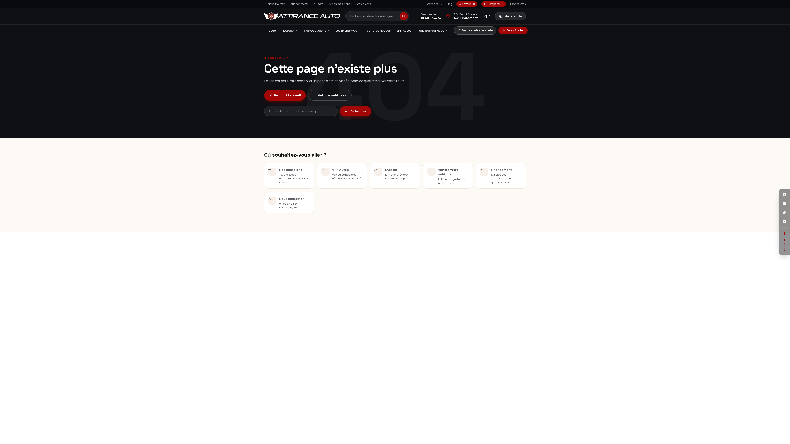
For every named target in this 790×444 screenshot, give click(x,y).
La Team (318, 4)
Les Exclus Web (346, 30)
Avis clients (364, 4)
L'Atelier (289, 30)
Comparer (496, 4)
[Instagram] (784, 203)
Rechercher (358, 111)
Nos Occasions (315, 30)
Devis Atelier (515, 30)
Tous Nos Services (430, 30)
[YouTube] (784, 221)
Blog (449, 4)
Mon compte (513, 16)
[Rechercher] (404, 16)
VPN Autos (403, 30)
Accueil (272, 30)
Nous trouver (276, 4)
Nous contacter (298, 4)
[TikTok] (784, 212)
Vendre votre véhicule (477, 30)
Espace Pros (518, 4)
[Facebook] (784, 194)
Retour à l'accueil (287, 95)
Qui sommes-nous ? (339, 4)
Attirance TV (434, 4)
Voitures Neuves (379, 30)
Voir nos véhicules (332, 95)
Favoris (468, 4)
